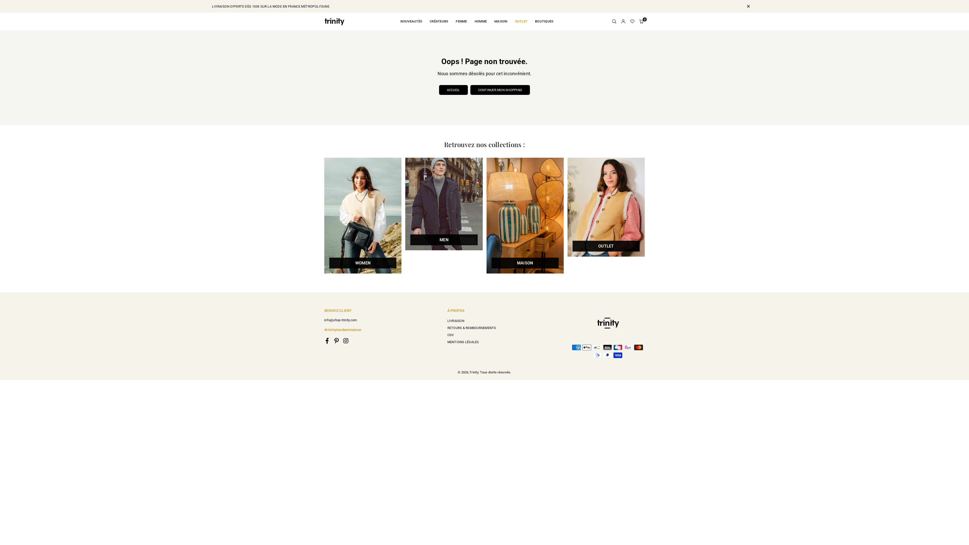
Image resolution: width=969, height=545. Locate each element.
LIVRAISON (455, 321)
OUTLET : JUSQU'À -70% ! (485, 6)
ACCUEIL (453, 90)
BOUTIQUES (544, 21)
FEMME (461, 21)
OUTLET (521, 21)
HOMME (481, 21)
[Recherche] (614, 21)
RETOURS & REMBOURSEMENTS (471, 328)
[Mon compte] (623, 21)
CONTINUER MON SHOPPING (500, 90)
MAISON (500, 21)
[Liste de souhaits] (632, 21)
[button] (641, 21)
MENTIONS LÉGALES (463, 342)
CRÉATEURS (439, 21)
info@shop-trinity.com (340, 320)
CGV (450, 335)
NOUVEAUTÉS (411, 21)
